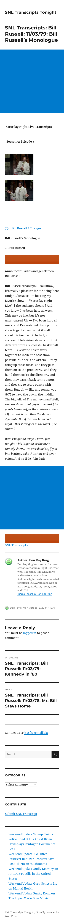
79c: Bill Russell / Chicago (23, 228)
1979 (52, 607)
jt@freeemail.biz (36, 732)
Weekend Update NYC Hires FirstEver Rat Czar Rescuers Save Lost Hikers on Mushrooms (31, 859)
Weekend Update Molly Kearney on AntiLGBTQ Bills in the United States (33, 873)
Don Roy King (18, 607)
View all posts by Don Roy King (34, 594)
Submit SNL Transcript (21, 813)
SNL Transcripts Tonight (30, 12)
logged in (29, 633)
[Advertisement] (32, 81)
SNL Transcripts (16, 545)
